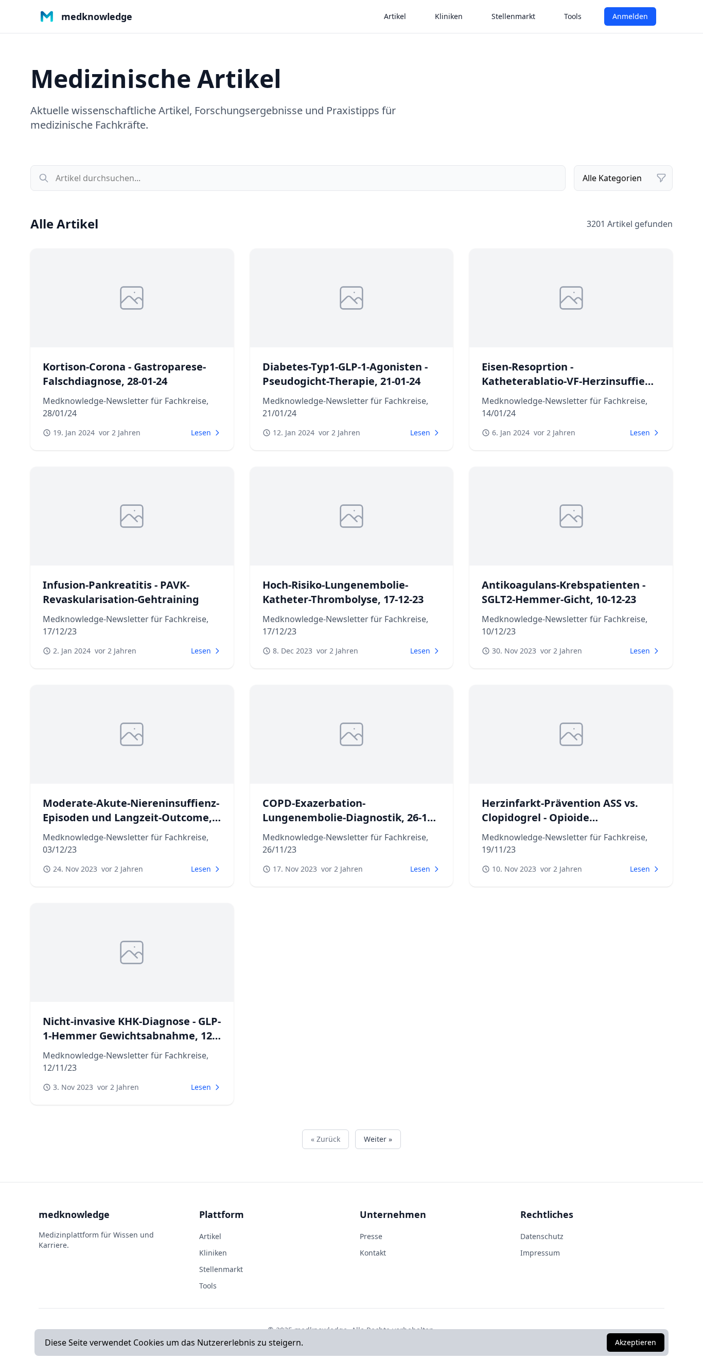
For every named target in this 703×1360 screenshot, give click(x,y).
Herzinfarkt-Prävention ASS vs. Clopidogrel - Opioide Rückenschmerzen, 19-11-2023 (560, 817)
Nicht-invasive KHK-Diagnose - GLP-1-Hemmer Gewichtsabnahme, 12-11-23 (132, 1035)
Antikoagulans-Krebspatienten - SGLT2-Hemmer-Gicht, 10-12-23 (563, 592)
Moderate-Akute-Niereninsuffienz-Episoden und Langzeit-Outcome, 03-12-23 (131, 817)
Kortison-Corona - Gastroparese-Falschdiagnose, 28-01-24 (124, 374)
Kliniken (449, 16)
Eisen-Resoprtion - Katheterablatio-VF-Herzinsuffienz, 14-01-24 (571, 381)
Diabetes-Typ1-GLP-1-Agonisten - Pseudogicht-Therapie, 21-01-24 (345, 374)
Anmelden (630, 16)
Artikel (395, 16)
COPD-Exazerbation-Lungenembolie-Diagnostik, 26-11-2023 (349, 817)
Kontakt (373, 1253)
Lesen (201, 432)
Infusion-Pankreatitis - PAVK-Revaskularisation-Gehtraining (121, 592)
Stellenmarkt (513, 16)
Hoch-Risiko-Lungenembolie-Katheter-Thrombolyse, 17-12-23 (343, 592)
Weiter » (378, 1139)
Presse (371, 1236)
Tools (573, 16)
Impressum (540, 1253)
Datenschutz (542, 1236)
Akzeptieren (635, 1342)
